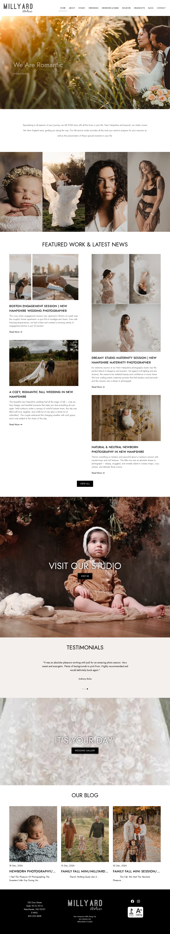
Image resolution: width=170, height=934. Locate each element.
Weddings (93, 8)
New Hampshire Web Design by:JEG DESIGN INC (85, 917)
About (72, 8)
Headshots (139, 8)
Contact (161, 8)
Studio (81, 8)
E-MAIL (34, 912)
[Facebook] (132, 901)
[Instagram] (138, 901)
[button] (3, 62)
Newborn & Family (110, 8)
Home (62, 8)
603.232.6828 (34, 916)
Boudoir (126, 8)
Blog (150, 8)
